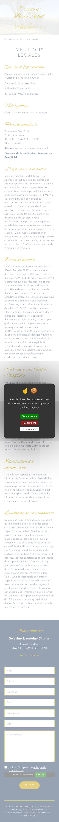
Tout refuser (29, 423)
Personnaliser (29, 429)
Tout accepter (29, 416)
